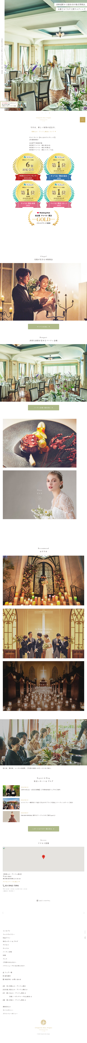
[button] (43, 857)
